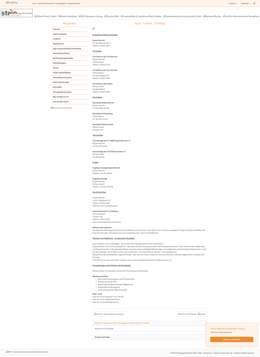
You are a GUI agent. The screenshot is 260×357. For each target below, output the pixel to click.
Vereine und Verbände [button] (187, 314)
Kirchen (56, 68)
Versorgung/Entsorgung (62, 92)
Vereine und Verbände (104, 329)
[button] (254, 3)
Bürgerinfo (69, 23)
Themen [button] (232, 3)
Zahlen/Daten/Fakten (61, 53)
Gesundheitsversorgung (62, 77)
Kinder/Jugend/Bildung (61, 73)
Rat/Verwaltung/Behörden (63, 58)
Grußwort (57, 39)
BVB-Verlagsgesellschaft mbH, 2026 (187, 353)
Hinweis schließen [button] (231, 339)
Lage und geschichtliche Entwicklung (67, 49)
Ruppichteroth (58, 44)
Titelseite (56, 29)
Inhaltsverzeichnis (60, 34)
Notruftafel (57, 87)
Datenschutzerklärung (223, 353)
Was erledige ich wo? (61, 97)
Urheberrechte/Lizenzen (244, 353)
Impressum (207, 353)
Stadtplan (245, 3)
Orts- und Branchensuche (43, 3)
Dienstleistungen (59, 63)
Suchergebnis (60, 3)
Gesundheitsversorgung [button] (113, 314)
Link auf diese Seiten (61, 102)
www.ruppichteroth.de (109, 299)
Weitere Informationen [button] (221, 332)
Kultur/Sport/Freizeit (61, 82)
